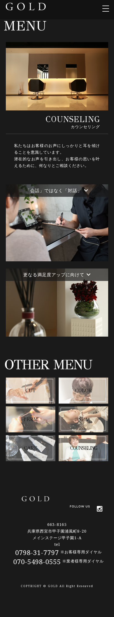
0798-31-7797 (37, 552)
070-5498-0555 (37, 561)
